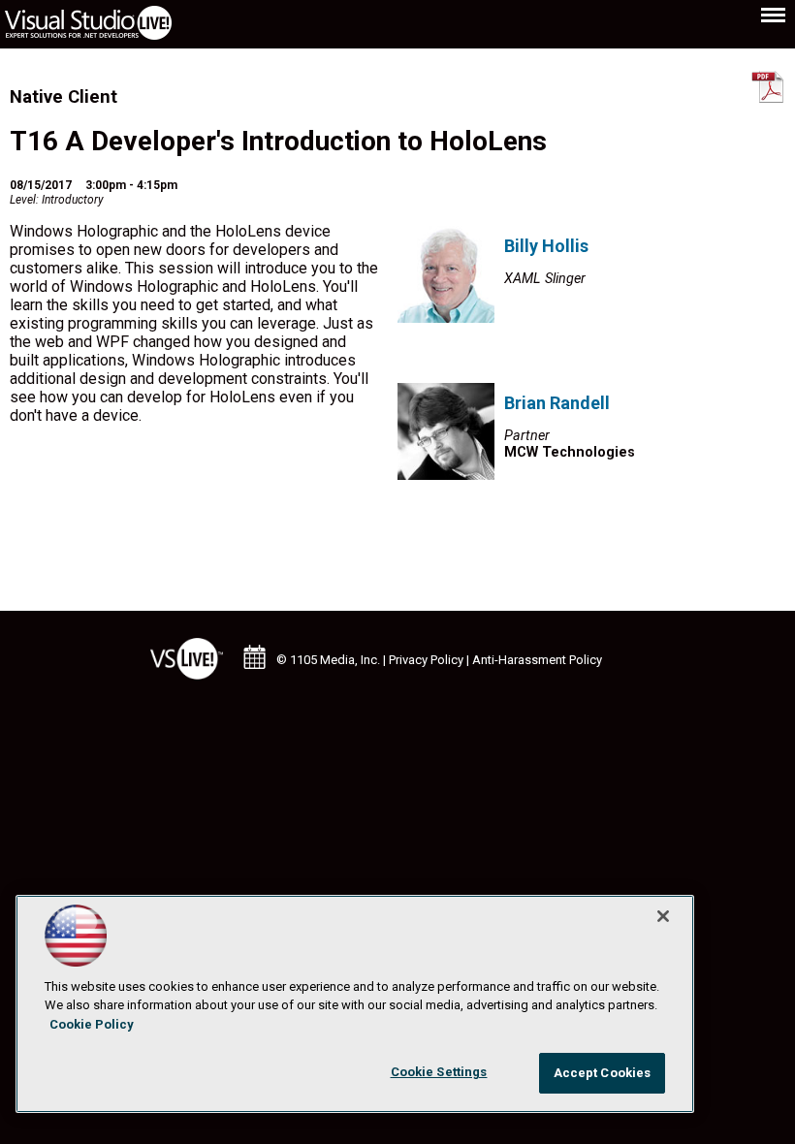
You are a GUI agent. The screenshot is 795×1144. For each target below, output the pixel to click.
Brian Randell (557, 403)
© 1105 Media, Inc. (328, 659)
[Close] (663, 916)
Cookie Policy (91, 1024)
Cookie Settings (439, 1072)
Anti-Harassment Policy (537, 659)
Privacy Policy (426, 659)
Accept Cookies (603, 1072)
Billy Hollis (546, 246)
